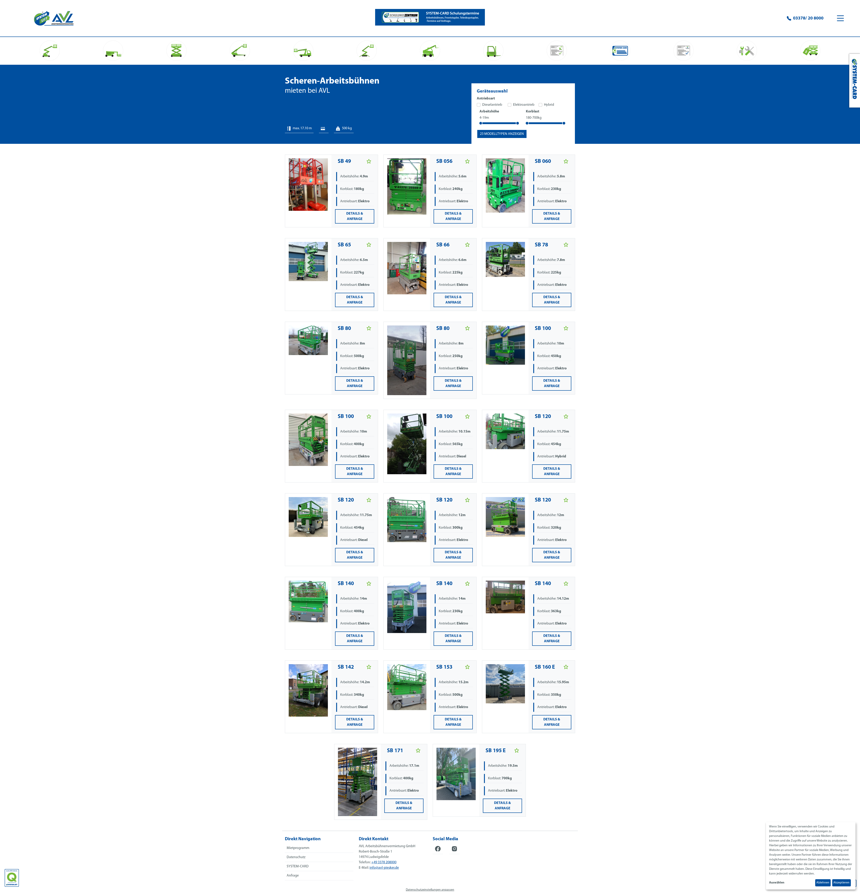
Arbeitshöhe (489, 111)
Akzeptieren (841, 882)
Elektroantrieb (523, 105)
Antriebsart (486, 98)
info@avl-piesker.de (384, 868)
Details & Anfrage (354, 216)
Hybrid (549, 105)
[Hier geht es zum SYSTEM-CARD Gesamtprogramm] (854, 80)
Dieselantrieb (492, 105)
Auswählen (776, 882)
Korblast (532, 111)
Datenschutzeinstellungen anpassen (430, 890)
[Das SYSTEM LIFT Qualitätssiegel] (11, 878)
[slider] (480, 123)
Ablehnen (822, 882)
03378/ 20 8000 (808, 18)
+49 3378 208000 (383, 862)
